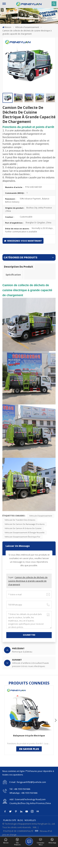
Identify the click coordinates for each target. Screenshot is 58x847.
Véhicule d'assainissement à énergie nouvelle (24, 532)
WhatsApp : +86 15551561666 (23, 792)
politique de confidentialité (18, 831)
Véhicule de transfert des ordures (20, 520)
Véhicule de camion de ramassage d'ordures (24, 524)
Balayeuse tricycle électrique (29, 735)
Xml (35, 827)
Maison (8, 27)
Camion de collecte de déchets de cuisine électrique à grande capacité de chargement (28, 581)
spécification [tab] (13, 274)
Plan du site (9, 820)
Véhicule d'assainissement (27, 27)
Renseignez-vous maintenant (24, 240)
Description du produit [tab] (18, 266)
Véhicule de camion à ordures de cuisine (23, 528)
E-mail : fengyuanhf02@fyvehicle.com (28, 782)
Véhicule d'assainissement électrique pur (22, 536)
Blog (20, 820)
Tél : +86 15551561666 (20, 789)
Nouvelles (30, 820)
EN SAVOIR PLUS (29, 749)
